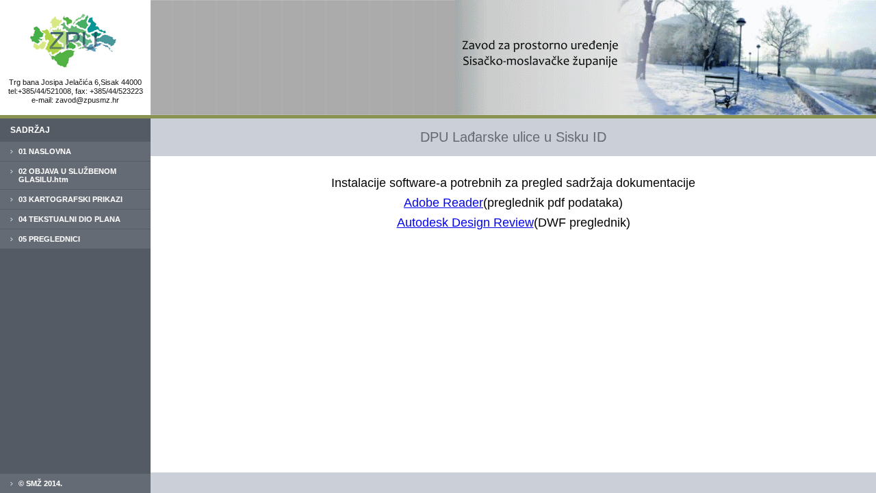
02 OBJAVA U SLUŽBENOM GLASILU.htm (67, 175)
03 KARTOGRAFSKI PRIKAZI (70, 199)
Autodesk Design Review (465, 222)
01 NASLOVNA (44, 151)
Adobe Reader (443, 203)
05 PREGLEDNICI (49, 239)
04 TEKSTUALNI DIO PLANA (69, 219)
